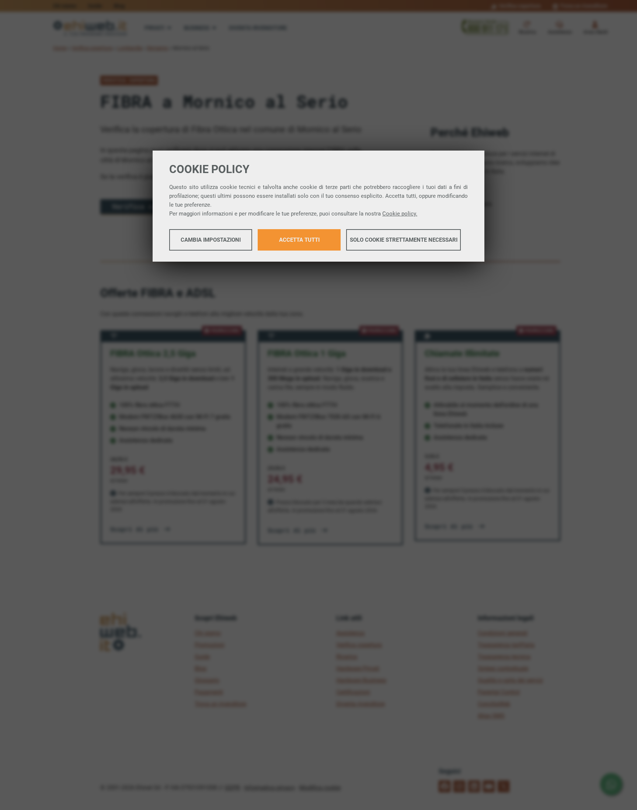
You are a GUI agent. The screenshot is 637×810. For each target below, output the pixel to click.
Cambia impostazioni (211, 240)
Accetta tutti (299, 240)
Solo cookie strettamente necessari (403, 240)
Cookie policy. (399, 213)
